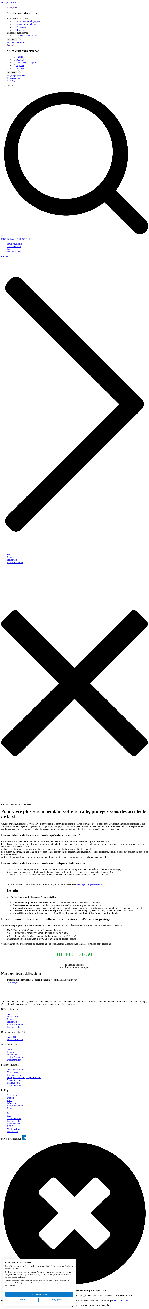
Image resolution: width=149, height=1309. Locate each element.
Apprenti (20, 65)
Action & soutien (15, 562)
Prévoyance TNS (15, 1039)
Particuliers (12, 45)
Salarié (19, 57)
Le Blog (11, 80)
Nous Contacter (120, 1300)
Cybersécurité (13, 1095)
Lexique (11, 1113)
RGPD (10, 1126)
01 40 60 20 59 (74, 954)
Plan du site (12, 1131)
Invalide (20, 68)
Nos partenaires (14, 1080)
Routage (20, 30)
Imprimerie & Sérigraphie (28, 21)
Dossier (10, 1098)
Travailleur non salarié (26, 35)
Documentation (14, 1027)
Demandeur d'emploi (26, 62)
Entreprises (12, 7)
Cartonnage (21, 27)
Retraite (10, 557)
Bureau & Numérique (26, 24)
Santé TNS (12, 1037)
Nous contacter (14, 1085)
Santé (9, 554)
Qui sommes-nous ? (16, 1069)
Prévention (12, 560)
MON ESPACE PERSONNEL (15, 239)
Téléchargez (12, 982)
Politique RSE (13, 1082)
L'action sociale (14, 1075)
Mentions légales (14, 1129)
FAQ (9, 1116)
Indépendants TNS (15, 42)
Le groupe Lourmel (16, 75)
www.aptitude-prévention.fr (89, 884)
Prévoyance (12, 1016)
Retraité (20, 59)
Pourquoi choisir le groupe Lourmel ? (24, 1077)
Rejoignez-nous (14, 78)
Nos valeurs (12, 1072)
